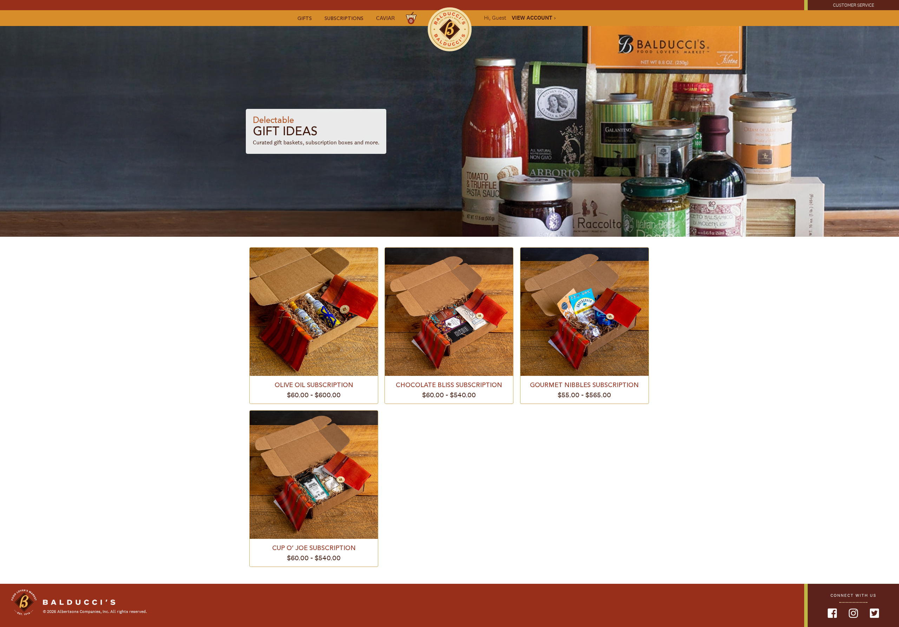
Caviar (385, 18)
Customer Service (853, 5)
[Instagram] (853, 613)
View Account (532, 17)
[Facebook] (832, 613)
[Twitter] (874, 613)
